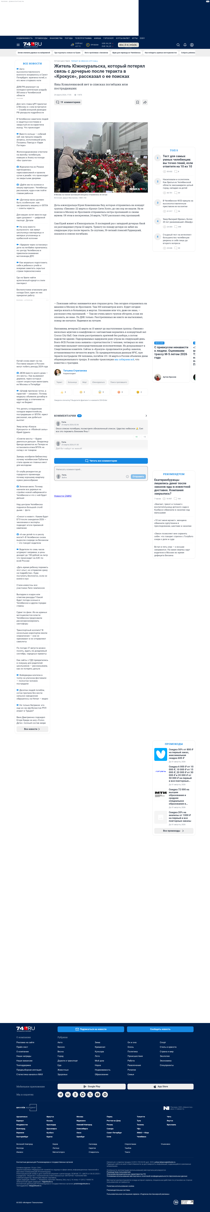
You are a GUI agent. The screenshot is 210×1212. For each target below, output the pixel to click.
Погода (69, 38)
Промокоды (41, 38)
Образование (101, 1074)
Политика (133, 1051)
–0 (144, 437)
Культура (99, 1051)
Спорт (163, 1042)
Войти (64, 478)
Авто (60, 1042)
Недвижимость (24, 38)
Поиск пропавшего (118, 382)
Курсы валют (123, 38)
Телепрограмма (83, 38)
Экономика (165, 1060)
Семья (131, 1074)
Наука (98, 1065)
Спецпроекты (167, 1065)
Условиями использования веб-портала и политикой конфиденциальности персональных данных (147, 1176)
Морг (84, 382)
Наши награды (23, 1056)
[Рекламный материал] (128, 45)
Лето (97, 1056)
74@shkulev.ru (47, 1182)
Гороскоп (108, 38)
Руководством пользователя (119, 1172)
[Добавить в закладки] (137, 102)
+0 (136, 437)
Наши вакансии (24, 1060)
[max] (83, 1094)
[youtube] (97, 1094)
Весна (61, 1051)
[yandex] (105, 1094)
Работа (131, 1060)
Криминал (100, 1047)
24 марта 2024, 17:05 (62, 95)
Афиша (97, 38)
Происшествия (135, 1056)
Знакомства (56, 38)
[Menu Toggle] (18, 45)
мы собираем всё (124, 359)
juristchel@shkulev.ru (82, 1184)
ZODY (142, 38)
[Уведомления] (185, 45)
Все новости (32, 63)
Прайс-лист (22, 1047)
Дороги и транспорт (68, 1060)
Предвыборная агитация (28, 1070)
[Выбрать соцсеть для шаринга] (145, 102)
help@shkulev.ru (35, 1186)
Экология (165, 1056)
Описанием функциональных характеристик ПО (126, 1174)
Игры (135, 38)
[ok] (75, 1094)
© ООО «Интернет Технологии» (29, 1202)
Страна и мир (166, 1051)
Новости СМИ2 (63, 495)
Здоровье (62, 1074)
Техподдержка (23, 1065)
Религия (132, 1070)
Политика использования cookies (120, 1186)
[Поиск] (178, 45)
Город (60, 1056)
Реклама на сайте (25, 1042)
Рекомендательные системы (118, 1190)
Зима (97, 1042)
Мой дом (99, 1060)
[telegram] (60, 1094)
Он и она (132, 1042)
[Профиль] (191, 45)
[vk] (68, 1094)
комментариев (70, 102)
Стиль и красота (168, 1047)
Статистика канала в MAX (29, 1074)
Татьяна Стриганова (75, 370)
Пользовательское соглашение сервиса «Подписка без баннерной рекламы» (138, 1194)
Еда (59, 1065)
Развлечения (134, 1065)
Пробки (92, 45)
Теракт (59, 382)
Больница (72, 382)
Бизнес (61, 1047)
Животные (63, 1070)
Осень (131, 1047)
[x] (90, 1094)
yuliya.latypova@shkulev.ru (164, 1162)
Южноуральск (98, 382)
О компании (22, 1051)
